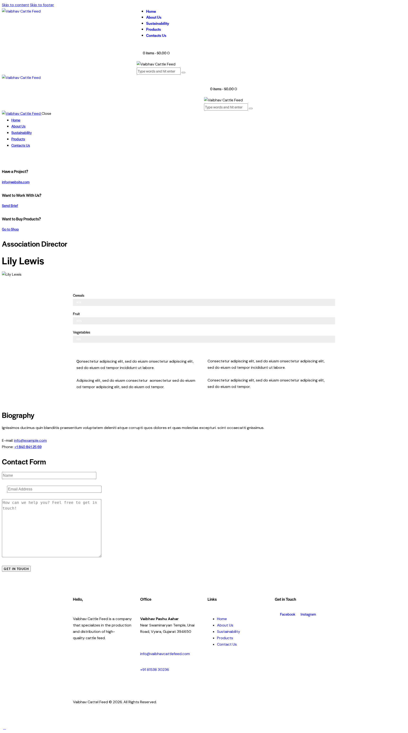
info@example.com (30, 440)
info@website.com (16, 181)
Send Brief (10, 205)
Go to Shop (10, 229)
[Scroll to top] (4, 727)
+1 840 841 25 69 (28, 446)
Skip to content (15, 4)
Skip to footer (42, 4)
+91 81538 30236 (154, 669)
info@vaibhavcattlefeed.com (165, 653)
